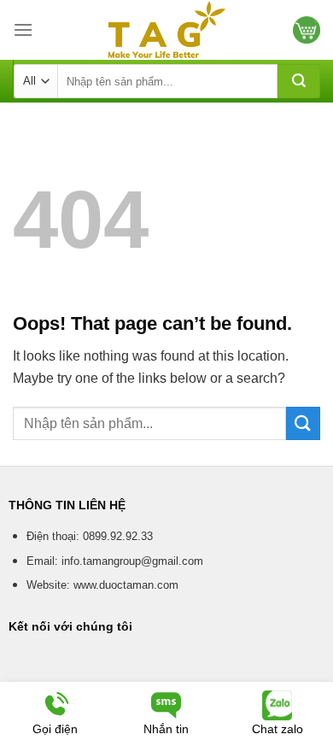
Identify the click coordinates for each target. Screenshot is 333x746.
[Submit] (299, 81)
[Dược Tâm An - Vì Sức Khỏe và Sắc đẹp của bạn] (166, 30)
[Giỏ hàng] (306, 30)
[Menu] (23, 29)
